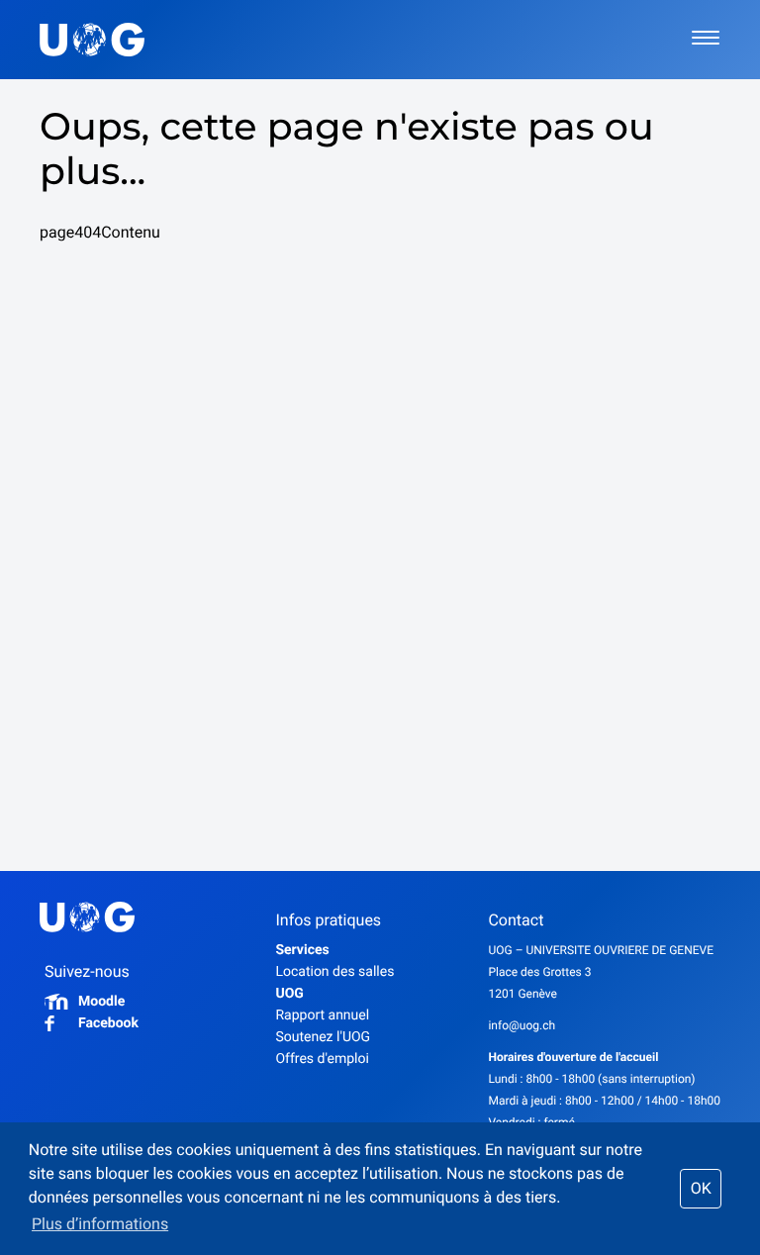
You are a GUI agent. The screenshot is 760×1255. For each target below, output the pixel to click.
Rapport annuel (322, 1015)
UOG (289, 994)
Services (302, 950)
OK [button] (701, 1188)
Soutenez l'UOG (322, 1037)
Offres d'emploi (321, 1059)
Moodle (101, 1002)
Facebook (108, 1023)
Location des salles (334, 972)
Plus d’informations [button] (100, 1223)
